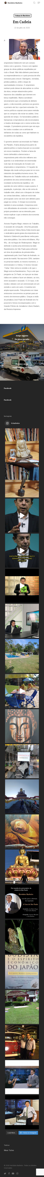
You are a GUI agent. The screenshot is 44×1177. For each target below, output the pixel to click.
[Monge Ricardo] (22, 972)
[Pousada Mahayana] (22, 1007)
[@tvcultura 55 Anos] (22, 586)
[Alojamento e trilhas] (22, 656)
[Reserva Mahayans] (22, 937)
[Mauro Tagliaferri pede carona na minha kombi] (22, 1042)
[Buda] (22, 726)
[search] (34, 2)
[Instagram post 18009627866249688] (22, 867)
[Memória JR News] (22, 1077)
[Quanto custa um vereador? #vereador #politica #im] (22, 551)
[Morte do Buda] (22, 831)
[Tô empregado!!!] (22, 761)
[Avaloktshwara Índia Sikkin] (22, 796)
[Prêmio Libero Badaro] (22, 480)
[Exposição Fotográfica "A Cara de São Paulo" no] (22, 902)
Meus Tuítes (9, 1150)
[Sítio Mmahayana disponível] (22, 691)
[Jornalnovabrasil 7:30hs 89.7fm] (22, 621)
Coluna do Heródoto (22, 16)
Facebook (7, 388)
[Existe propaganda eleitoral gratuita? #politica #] (22, 516)
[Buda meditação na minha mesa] (22, 445)
